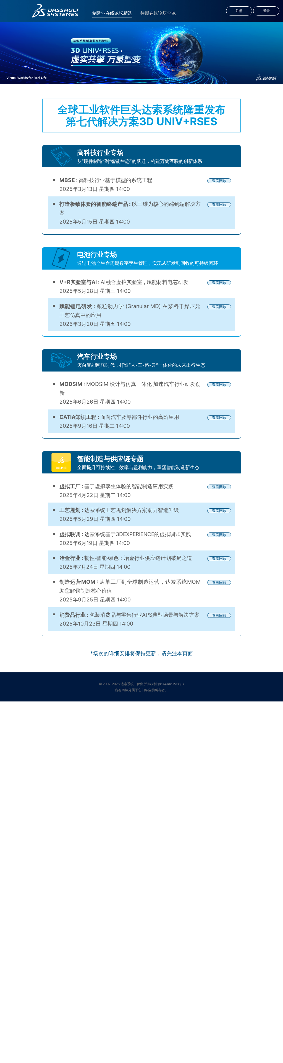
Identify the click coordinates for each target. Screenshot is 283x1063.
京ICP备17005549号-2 (171, 684)
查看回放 (219, 181)
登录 (266, 11)
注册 (239, 11)
